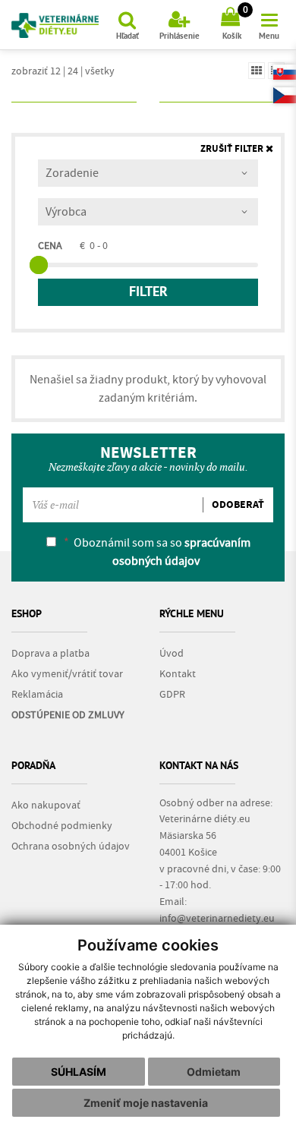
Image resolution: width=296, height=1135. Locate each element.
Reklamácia (37, 694)
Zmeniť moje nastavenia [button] (145, 1102)
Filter (148, 292)
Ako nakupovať (45, 805)
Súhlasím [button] (78, 1071)
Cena (50, 245)
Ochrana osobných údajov (70, 846)
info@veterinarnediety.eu (217, 918)
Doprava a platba (50, 654)
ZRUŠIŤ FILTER (233, 149)
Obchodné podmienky (61, 826)
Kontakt (177, 674)
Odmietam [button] (214, 1071)
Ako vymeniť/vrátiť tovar (67, 674)
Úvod (171, 654)
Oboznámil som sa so (157, 552)
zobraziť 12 (36, 71)
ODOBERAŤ (238, 504)
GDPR (172, 694)
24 (73, 71)
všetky (100, 71)
